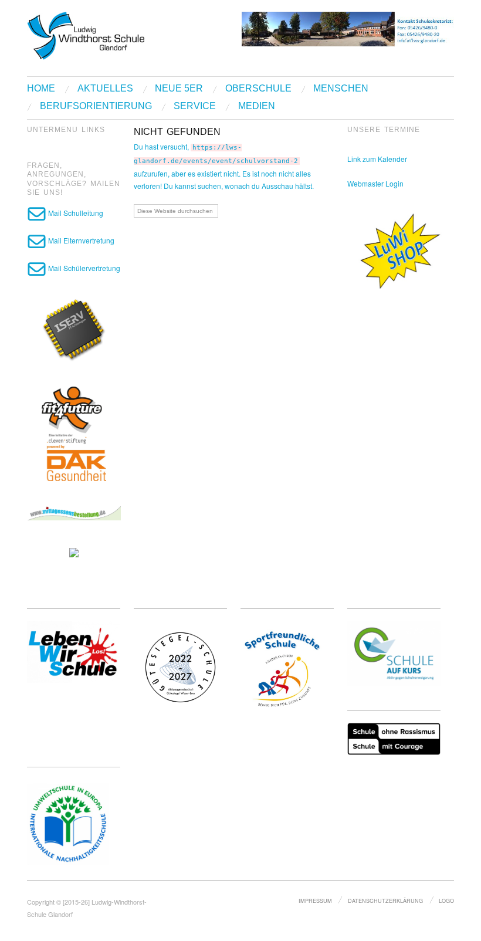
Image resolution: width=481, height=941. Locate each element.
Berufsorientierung (96, 106)
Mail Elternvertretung (80, 240)
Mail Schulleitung (74, 213)
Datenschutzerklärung (385, 900)
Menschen (340, 88)
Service (195, 106)
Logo (446, 900)
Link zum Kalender (377, 159)
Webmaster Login (375, 183)
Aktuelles (105, 88)
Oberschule (258, 88)
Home (41, 88)
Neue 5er (179, 88)
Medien (256, 106)
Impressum (315, 900)
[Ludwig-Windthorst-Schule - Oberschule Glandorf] (123, 34)
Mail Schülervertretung (83, 268)
